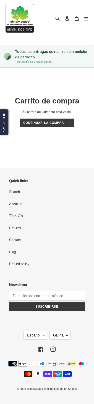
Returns (15, 228)
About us (15, 204)
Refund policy (19, 264)
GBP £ (58, 335)
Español (34, 335)
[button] (4, 122)
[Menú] (86, 18)
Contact (15, 240)
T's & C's (16, 216)
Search (14, 192)
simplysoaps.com (38, 388)
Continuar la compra (43, 123)
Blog (12, 252)
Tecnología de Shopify (63, 388)
